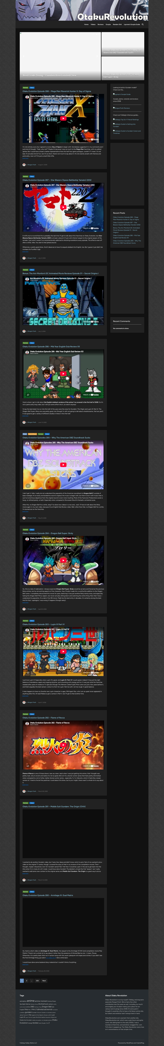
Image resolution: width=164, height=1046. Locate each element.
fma (26, 1009)
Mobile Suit (53, 1017)
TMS (47, 1023)
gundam (28, 1012)
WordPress (129, 1043)
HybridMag (140, 1043)
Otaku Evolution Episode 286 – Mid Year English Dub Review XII (51, 346)
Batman (28, 1004)
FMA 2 (34, 1009)
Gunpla (108, 24)
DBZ (32, 1007)
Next (44, 981)
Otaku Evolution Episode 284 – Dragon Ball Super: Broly (48, 533)
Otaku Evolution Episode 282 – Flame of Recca (44, 717)
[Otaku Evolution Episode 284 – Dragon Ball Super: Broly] (122, 68)
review (35, 1023)
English (22, 1009)
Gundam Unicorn (36, 1012)
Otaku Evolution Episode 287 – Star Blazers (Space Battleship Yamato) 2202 (57, 180)
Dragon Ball (46, 1006)
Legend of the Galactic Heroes (40, 1015)
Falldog (131, 1000)
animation (23, 1001)
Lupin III (22, 1017)
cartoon (50, 1004)
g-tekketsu (22, 1012)
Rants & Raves (32, 434)
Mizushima (47, 1017)
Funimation (55, 1009)
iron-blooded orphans (51, 1012)
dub (53, 1007)
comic (54, 1004)
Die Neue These (38, 1007)
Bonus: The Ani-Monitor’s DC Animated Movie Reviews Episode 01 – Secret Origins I (61, 273)
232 (37, 981)
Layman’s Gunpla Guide (132, 24)
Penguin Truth (32, 164)
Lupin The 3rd (28, 1017)
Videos (93, 24)
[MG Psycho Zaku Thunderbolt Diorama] (60, 56)
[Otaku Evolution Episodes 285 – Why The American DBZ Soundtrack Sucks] (122, 44)
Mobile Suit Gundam (26, 1020)
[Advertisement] (127, 174)
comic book (23, 1007)
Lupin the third (36, 1017)
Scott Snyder (42, 1023)
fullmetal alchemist (44, 1009)
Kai (30, 1015)
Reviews (100, 24)
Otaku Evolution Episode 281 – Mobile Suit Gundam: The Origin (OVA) (54, 806)
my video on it (51, 958)
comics (28, 1007)
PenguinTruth (116, 1002)
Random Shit (117, 24)
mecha (43, 1017)
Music (24, 434)
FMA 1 (29, 1009)
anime (30, 1000)
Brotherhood (43, 1004)
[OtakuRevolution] (82, 10)
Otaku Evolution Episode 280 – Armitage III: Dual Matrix (48, 895)
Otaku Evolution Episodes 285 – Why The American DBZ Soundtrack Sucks (56, 437)
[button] (93, 34)
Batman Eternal (34, 1004)
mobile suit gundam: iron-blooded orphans (42, 1020)
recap (30, 1023)
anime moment (41, 1001)
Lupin (53, 1015)
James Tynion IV (24, 1015)
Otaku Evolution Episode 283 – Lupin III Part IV (44, 624)
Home (86, 24)
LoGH (49, 1015)
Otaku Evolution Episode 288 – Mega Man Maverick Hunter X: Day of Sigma (57, 91)
